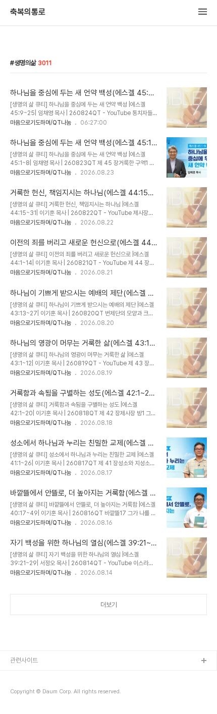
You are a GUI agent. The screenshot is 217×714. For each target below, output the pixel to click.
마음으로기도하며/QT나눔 (40, 122)
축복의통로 (27, 12)
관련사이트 (24, 660)
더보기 (108, 605)
